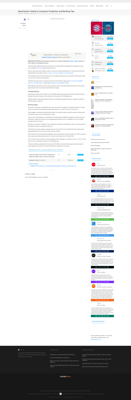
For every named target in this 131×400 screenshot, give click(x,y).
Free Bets (92, 5)
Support (48, 394)
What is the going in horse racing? (98, 139)
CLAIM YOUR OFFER (102, 176)
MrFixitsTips (20, 13)
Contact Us (55, 394)
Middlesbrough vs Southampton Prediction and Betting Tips (62, 354)
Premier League (73, 61)
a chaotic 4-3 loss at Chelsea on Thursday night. (61, 73)
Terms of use (83, 394)
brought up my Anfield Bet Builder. (59, 83)
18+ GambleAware (86, 391)
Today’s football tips (49, 5)
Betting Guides (99, 5)
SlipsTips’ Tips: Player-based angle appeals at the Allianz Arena (95, 366)
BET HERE (80, 154)
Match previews (61, 5)
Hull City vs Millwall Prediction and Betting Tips (60, 357)
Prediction (110, 38)
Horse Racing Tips (70, 5)
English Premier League (49, 57)
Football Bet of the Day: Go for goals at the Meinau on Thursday (95, 363)
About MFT (31, 394)
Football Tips (26, 13)
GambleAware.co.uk (96, 339)
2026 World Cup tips (37, 5)
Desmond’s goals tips (82, 5)
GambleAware (66, 394)
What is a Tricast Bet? (95, 153)
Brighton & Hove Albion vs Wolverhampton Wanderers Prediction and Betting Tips (53, 166)
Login (107, 5)
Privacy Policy (74, 394)
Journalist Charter (39, 394)
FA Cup (40, 68)
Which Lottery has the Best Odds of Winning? (100, 142)
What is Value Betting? (95, 145)
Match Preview (33, 13)
